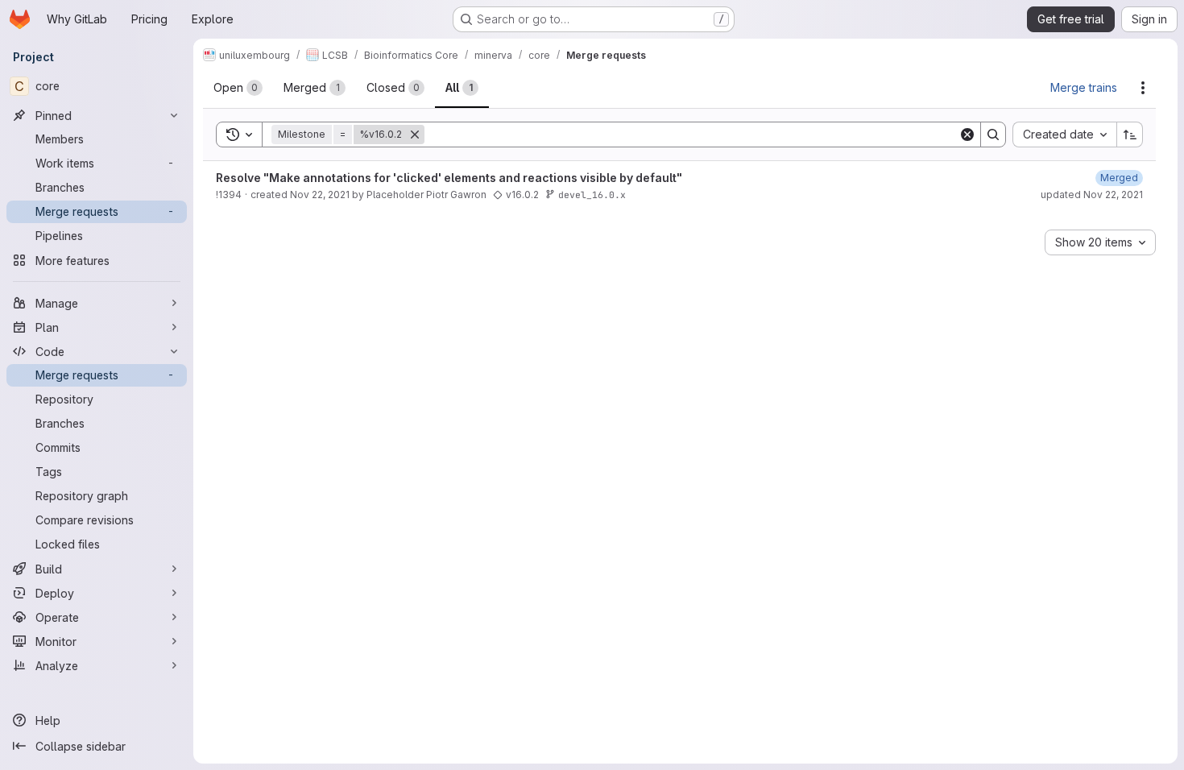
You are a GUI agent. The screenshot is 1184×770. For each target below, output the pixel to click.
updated (1092, 194)
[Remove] (414, 134)
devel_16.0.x (592, 194)
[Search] (993, 134)
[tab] (238, 88)
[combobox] (1064, 134)
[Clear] (967, 134)
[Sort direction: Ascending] (1130, 134)
